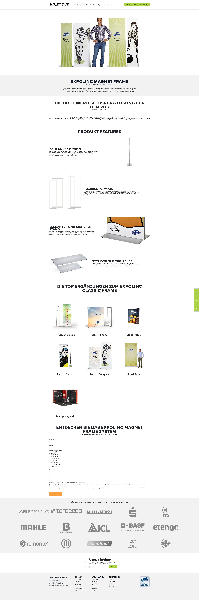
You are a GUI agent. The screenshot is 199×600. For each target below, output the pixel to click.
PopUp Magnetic (56, 462)
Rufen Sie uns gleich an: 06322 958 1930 (137, 5)
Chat (197, 308)
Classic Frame (55, 458)
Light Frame (54, 460)
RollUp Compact (56, 456)
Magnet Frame (55, 464)
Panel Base (54, 466)
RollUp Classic (55, 454)
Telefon (197, 292)
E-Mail (197, 301)
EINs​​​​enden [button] (55, 494)
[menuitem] (74, 5)
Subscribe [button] (113, 567)
